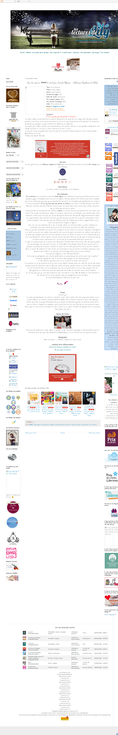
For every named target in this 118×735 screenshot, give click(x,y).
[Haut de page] (117, 734)
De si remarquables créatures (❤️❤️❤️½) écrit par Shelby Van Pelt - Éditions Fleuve (61, 410)
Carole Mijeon (37, 425)
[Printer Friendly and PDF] (30, 422)
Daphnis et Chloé (59, 106)
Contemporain (45, 425)
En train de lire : (114, 110)
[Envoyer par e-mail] (37, 422)
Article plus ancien (94, 433)
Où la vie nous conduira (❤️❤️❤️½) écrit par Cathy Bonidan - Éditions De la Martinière (48, 410)
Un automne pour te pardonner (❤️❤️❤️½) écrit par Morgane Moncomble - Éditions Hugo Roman (75, 411)
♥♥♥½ (31, 425)
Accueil (63, 433)
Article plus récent (30, 433)
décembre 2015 (64, 425)
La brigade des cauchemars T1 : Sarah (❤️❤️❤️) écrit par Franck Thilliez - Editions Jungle (89, 411)
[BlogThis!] (40, 422)
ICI (117, 95)
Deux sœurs (113, 112)
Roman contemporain (82, 425)
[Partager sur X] (42, 422)
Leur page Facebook (63, 350)
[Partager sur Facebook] (45, 422)
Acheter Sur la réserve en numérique (55, 110)
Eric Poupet (72, 425)
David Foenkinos (113, 114)
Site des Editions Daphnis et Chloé (63, 347)
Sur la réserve (93, 425)
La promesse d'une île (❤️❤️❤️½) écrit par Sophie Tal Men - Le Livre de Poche (33, 409)
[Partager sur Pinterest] (48, 422)
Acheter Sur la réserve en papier (54, 108)
